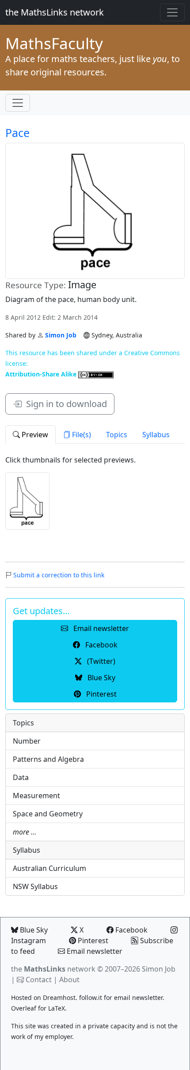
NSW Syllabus (35, 886)
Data (21, 777)
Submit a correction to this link (58, 575)
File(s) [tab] (80, 434)
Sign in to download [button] (64, 404)
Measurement (36, 795)
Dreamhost (59, 997)
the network (53, 969)
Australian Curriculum (49, 868)
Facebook (131, 930)
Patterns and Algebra (48, 759)
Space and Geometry (48, 814)
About (69, 979)
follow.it (90, 997)
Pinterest (92, 940)
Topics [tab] (116, 434)
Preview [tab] (34, 434)
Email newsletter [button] (100, 628)
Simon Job (60, 335)
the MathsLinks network (54, 12)
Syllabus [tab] (156, 434)
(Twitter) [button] (100, 661)
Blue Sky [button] (100, 677)
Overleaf (23, 1008)
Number (27, 741)
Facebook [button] (101, 645)
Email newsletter (93, 951)
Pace (17, 132)
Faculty (54, 43)
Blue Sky (33, 930)
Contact (39, 979)
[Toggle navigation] (172, 12)
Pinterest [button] (100, 694)
